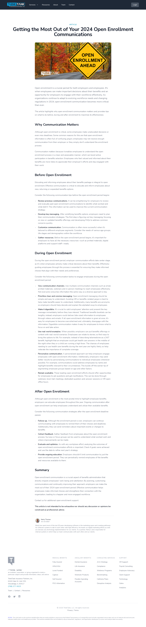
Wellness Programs (104, 570)
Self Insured (56, 579)
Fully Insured (57, 562)
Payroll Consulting (126, 566)
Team (63, 5)
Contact (71, 5)
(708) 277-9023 (14, 586)
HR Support (123, 562)
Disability (78, 570)
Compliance (101, 566)
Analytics (122, 587)
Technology (123, 579)
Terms (76, 610)
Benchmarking (102, 575)
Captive (55, 575)
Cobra (121, 583)
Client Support (124, 575)
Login (135, 5)
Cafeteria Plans (102, 579)
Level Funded (57, 570)
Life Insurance (80, 566)
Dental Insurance (81, 562)
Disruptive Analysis (104, 583)
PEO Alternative (58, 583)
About (55, 5)
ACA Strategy (102, 562)
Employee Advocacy (126, 570)
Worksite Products (82, 575)
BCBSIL (10, 617)
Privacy (70, 610)
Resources (46, 5)
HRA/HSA (56, 566)
